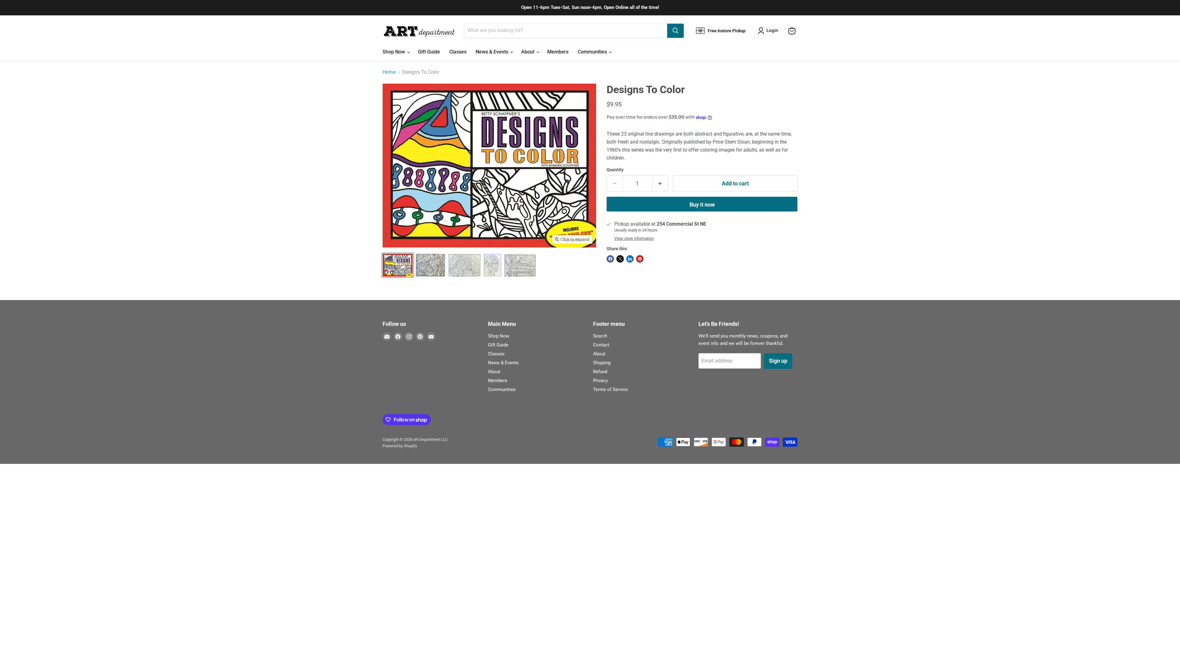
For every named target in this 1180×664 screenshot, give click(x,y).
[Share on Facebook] (610, 259)
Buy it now (702, 204)
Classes (457, 52)
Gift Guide (429, 52)
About (528, 52)
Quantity (615, 169)
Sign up (778, 361)
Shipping (602, 363)
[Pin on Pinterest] (639, 259)
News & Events (492, 52)
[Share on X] (620, 259)
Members (557, 52)
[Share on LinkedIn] (630, 259)
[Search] (675, 31)
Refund (600, 371)
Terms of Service (610, 389)
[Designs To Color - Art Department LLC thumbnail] (397, 265)
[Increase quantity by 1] (660, 183)
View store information (634, 238)
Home (389, 72)
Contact (601, 345)
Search (600, 336)
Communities (593, 52)
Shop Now (394, 52)
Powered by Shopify (400, 446)
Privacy (600, 380)
